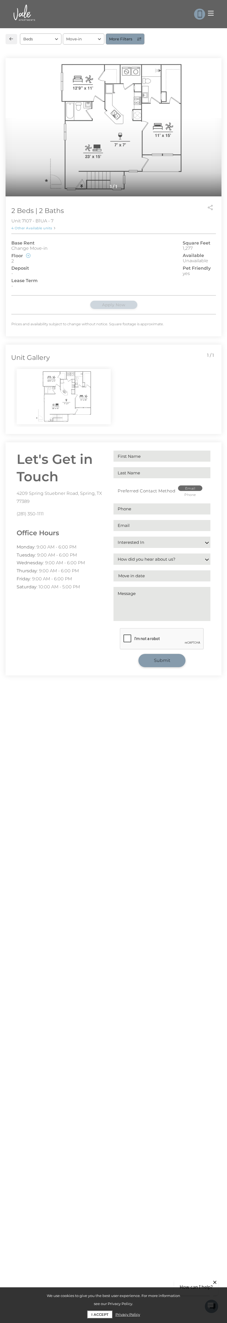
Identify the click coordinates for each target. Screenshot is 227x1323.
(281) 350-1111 (30, 513)
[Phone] (199, 14)
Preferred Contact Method (146, 490)
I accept (100, 1314)
